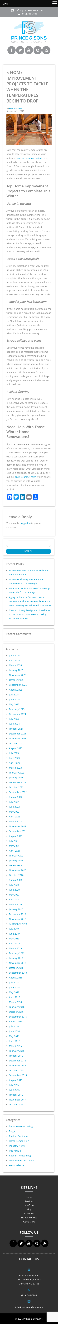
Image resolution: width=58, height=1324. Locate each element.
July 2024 (14, 718)
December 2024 (17, 714)
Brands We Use (29, 1217)
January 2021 (16, 860)
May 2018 (14, 992)
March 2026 (15, 665)
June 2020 (14, 889)
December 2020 (17, 865)
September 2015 (18, 1075)
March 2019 (15, 948)
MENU (6, 4)
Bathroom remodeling (21, 1126)
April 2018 (14, 997)
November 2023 (17, 738)
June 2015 (14, 1089)
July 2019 (14, 928)
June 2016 (14, 1031)
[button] (54, 3)
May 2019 (14, 938)
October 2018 (16, 967)
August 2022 (15, 797)
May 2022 (14, 811)
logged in (26, 523)
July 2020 (14, 884)
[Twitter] (20, 52)
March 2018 (15, 1002)
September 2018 (18, 972)
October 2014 (16, 1104)
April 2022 (14, 816)
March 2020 (15, 904)
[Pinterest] (37, 52)
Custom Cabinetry (18, 1136)
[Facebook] (11, 52)
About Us (29, 1213)
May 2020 (14, 894)
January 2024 (16, 728)
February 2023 (16, 772)
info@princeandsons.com (29, 10)
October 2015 (16, 1070)
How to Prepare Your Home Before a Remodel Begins (28, 572)
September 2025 (18, 684)
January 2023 (16, 777)
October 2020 (16, 875)
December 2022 (17, 782)
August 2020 (15, 880)
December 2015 (17, 1060)
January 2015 (16, 1094)
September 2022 (18, 792)
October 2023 (16, 743)
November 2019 (17, 919)
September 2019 (18, 923)
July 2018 (14, 982)
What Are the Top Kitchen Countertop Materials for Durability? (29, 590)
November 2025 (17, 675)
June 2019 (14, 933)
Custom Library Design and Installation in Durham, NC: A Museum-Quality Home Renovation (30, 614)
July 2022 (14, 801)
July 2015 (14, 1084)
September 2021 (18, 831)
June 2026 (14, 655)
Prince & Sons (15, 108)
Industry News (17, 1145)
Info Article (15, 1150)
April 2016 (14, 1041)
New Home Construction (22, 1160)
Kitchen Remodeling (20, 1155)
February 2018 (16, 1006)
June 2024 (14, 723)
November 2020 (17, 870)
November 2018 (17, 962)
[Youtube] (29, 52)
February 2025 (16, 709)
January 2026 (16, 670)
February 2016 (16, 1050)
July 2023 (14, 753)
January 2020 (16, 909)
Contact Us (29, 1221)
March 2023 (15, 767)
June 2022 (14, 806)
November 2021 (17, 826)
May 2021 (14, 845)
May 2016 (14, 1036)
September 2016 (18, 1016)
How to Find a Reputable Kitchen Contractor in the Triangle (26, 581)
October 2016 (16, 1011)
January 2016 (16, 1055)
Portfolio (29, 1205)
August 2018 (15, 977)
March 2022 (15, 821)
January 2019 (16, 958)
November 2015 (17, 1065)
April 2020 (14, 899)
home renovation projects (29, 158)
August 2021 (15, 836)
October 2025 (16, 679)
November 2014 (17, 1099)
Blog (29, 1209)
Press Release (16, 1165)
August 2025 (15, 689)
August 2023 (15, 748)
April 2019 (14, 943)
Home (29, 1197)
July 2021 (14, 840)
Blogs (12, 1131)
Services (29, 1201)
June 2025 (14, 699)
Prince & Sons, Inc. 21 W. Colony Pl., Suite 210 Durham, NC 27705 (29, 1279)
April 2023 (14, 762)
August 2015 (15, 1080)
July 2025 (14, 694)
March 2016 (15, 1045)
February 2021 (16, 855)
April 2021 (14, 850)
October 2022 (16, 787)
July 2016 (14, 1026)
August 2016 (15, 1021)
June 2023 (14, 758)
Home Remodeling (19, 1140)
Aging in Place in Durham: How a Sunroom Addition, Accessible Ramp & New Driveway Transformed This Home (30, 601)
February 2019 (16, 953)
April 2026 (14, 660)
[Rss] (46, 52)
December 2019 (17, 914)
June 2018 (14, 987)
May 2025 (14, 704)
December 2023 (17, 733)
